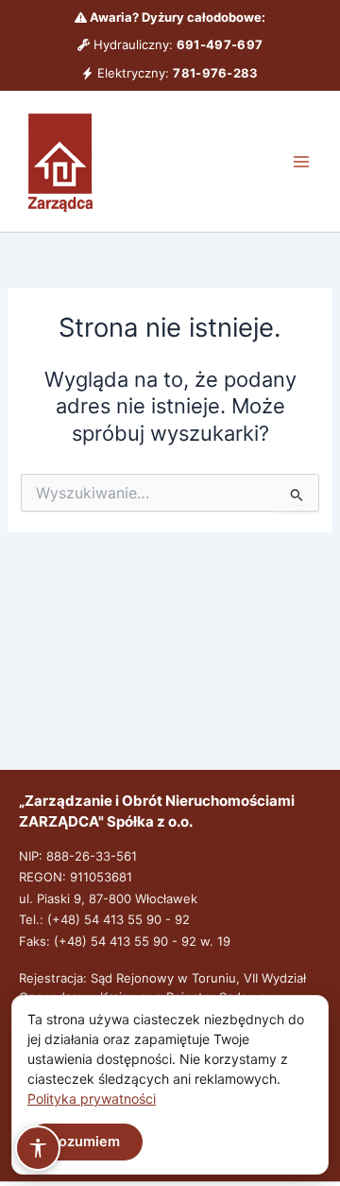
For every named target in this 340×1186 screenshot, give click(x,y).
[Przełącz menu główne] (301, 162)
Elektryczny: (176, 72)
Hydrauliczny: (176, 44)
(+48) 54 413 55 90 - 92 (118, 919)
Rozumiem (85, 1141)
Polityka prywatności (91, 1098)
